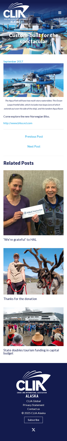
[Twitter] (33, 430)
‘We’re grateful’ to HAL (20, 239)
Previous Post (34, 136)
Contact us (33, 408)
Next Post (33, 146)
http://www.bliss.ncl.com (17, 123)
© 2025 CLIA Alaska (34, 413)
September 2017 (13, 61)
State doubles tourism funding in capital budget (31, 351)
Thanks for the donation (20, 299)
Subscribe (33, 419)
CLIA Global (33, 401)
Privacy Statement (33, 405)
